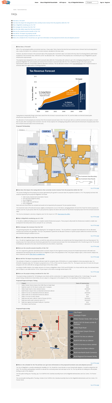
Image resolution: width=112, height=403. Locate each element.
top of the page (95, 188)
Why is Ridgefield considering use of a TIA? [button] (24, 25)
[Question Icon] (11, 20)
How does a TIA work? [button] (19, 20)
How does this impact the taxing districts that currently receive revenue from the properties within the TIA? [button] (41, 23)
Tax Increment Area (22, 9)
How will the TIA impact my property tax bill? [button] (24, 33)
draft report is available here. (37, 254)
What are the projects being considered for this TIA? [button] (26, 35)
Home (14, 9)
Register (107, 2)
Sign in (102, 2)
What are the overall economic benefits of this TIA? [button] (26, 31)
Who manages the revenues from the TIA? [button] (24, 27)
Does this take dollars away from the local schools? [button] (26, 29)
